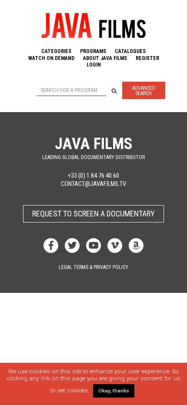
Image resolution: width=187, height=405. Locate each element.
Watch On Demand (51, 58)
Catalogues (130, 51)
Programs (93, 51)
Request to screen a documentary (93, 213)
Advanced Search (143, 90)
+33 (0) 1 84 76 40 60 (93, 175)
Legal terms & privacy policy (93, 267)
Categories (56, 51)
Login (94, 65)
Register (147, 58)
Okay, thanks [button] (113, 391)
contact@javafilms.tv (93, 184)
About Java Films (105, 58)
